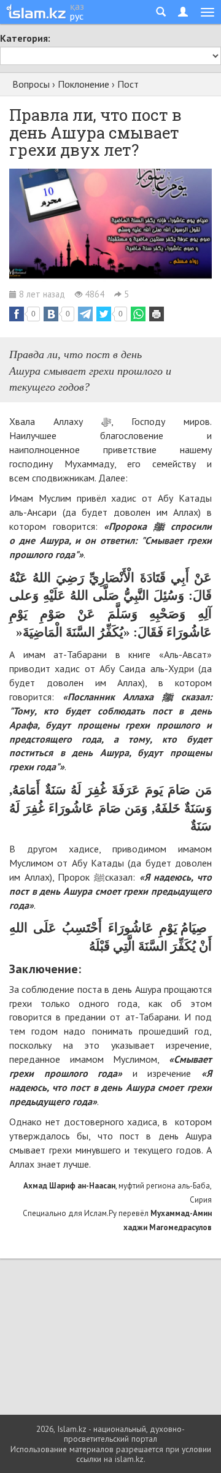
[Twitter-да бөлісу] (103, 314)
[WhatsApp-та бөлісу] (138, 314)
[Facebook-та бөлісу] (16, 314)
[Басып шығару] (156, 314)
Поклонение (83, 84)
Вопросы (31, 84)
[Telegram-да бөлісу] (85, 314)
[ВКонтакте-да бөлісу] (51, 314)
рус (76, 16)
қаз (77, 6)
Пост (128, 84)
